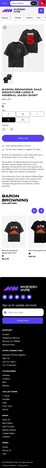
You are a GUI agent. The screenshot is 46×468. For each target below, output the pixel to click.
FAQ (4, 454)
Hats (4, 402)
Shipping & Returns (11, 338)
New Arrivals (8, 426)
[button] (41, 11)
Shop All (6, 419)
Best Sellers (7, 423)
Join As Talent (8, 362)
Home (5, 447)
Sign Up (6, 358)
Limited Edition (8, 433)
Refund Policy (8, 344)
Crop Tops (7, 406)
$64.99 (5, 259)
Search (34, 3)
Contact (5, 334)
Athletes (18, 18)
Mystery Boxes (9, 430)
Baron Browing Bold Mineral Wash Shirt (9, 251)
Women (5, 385)
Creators (29, 18)
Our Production (9, 365)
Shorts (5, 409)
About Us (6, 450)
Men (39, 18)
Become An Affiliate (11, 341)
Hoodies (6, 399)
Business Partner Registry (13, 355)
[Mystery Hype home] (19, 288)
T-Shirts (6, 396)
